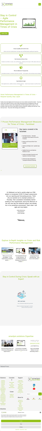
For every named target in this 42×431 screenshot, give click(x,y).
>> (9, 260)
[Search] (40, 393)
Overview (3, 380)
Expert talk (20, 380)
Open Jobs (12, 397)
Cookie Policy (17, 429)
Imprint (26, 429)
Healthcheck (20, 386)
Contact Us (20, 400)
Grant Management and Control (3, 403)
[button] (40, 412)
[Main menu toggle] (39, 4)
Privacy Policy (22, 429)
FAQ (20, 404)
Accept (21, 421)
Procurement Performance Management (3, 399)
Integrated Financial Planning (3, 383)
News (20, 402)
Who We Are (20, 401)
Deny (21, 424)
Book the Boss (11, 387)
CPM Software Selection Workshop (20, 389)
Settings (21, 427)
